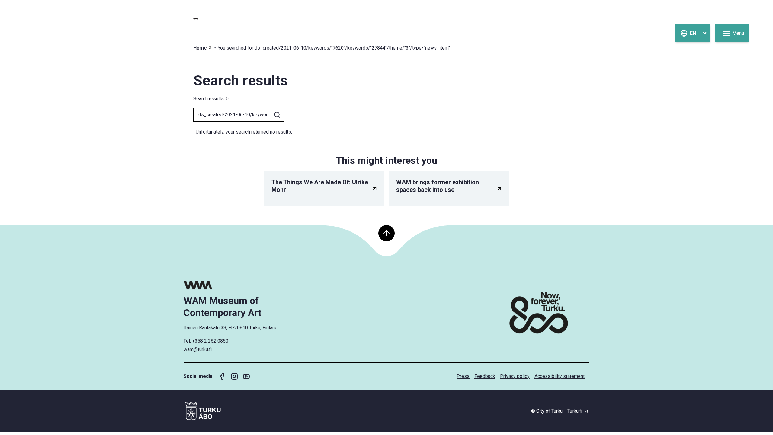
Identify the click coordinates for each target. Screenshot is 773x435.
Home (200, 48)
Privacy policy (515, 376)
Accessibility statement (559, 376)
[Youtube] (246, 376)
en (693, 33)
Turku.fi (574, 411)
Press (463, 376)
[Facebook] (222, 376)
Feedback (484, 376)
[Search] (277, 115)
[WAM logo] (232, 285)
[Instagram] (234, 376)
